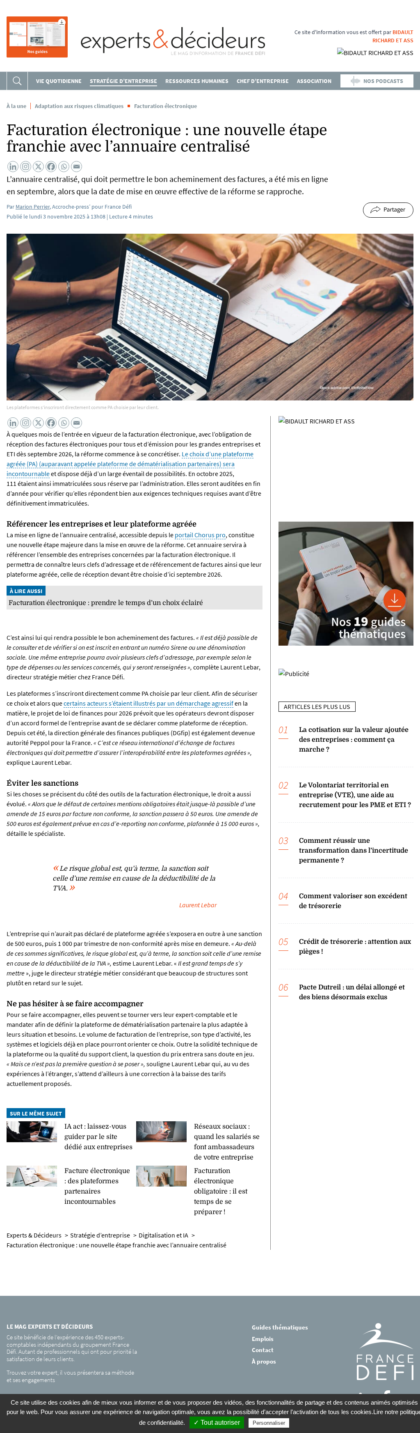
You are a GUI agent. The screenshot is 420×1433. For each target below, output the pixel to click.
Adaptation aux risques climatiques (79, 106)
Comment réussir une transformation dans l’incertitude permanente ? (353, 850)
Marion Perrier (33, 206)
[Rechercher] (17, 81)
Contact (263, 1350)
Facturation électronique (165, 106)
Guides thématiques (280, 1327)
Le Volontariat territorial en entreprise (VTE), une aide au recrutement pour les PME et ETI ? (355, 795)
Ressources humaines (196, 81)
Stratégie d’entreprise (123, 81)
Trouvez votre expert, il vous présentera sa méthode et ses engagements (70, 1376)
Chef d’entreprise (263, 81)
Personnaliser (269, 1423)
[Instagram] (25, 166)
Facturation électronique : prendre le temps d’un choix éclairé (106, 603)
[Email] (76, 166)
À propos (264, 1361)
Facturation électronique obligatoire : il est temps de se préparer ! (220, 1191)
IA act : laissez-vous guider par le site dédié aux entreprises (98, 1137)
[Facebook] (51, 166)
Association (314, 81)
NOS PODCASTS (383, 81)
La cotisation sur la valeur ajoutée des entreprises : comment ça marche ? (354, 739)
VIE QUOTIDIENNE (59, 81)
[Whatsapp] (63, 166)
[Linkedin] (12, 166)
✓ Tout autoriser (217, 1422)
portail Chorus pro (200, 535)
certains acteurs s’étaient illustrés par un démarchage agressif (148, 703)
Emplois (263, 1339)
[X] (38, 166)
